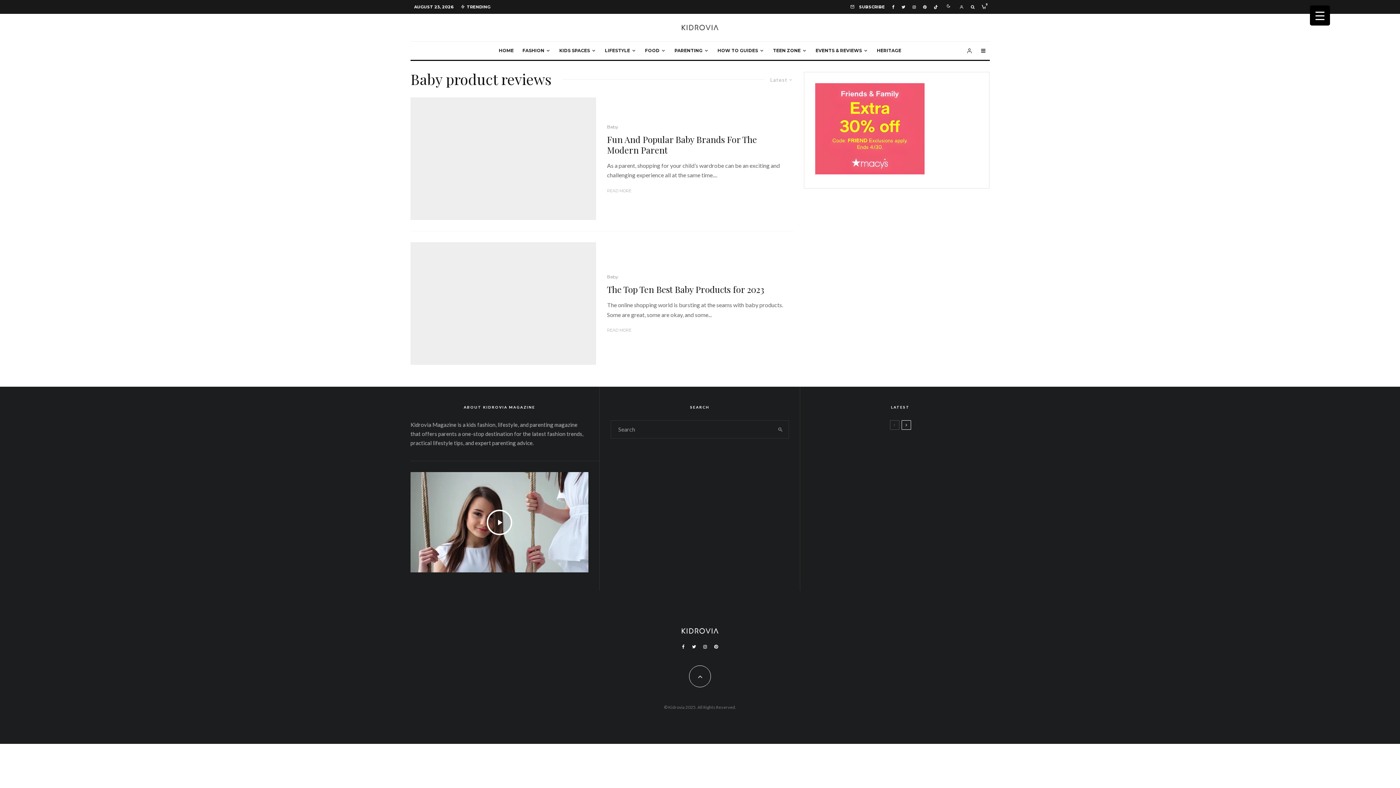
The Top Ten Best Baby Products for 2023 (685, 289)
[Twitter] (903, 7)
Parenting (688, 50)
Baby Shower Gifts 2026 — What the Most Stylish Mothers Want (919, 555)
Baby (612, 127)
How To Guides (738, 50)
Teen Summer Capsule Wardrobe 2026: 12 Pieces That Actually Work (914, 450)
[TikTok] (935, 7)
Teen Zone (787, 50)
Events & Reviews (839, 50)
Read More (619, 190)
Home (506, 50)
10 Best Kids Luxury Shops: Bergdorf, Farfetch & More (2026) (916, 520)
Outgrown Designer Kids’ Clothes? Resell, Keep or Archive (921, 485)
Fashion (533, 50)
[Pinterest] (924, 7)
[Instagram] (914, 7)
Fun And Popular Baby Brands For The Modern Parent (682, 144)
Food (652, 50)
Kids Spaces (574, 50)
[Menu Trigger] (1320, 15)
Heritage (889, 50)
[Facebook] (893, 7)
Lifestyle (617, 50)
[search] (780, 429)
